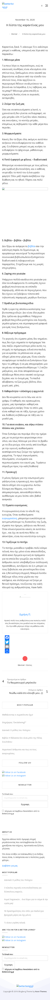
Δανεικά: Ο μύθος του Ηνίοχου (16, 730)
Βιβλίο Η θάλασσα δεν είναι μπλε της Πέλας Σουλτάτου (22, 739)
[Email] (7, 646)
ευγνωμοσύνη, (10, 518)
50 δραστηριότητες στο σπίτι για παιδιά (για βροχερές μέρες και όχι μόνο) (24, 913)
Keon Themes (41, 991)
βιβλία (31, 246)
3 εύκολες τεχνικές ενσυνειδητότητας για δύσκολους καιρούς (22, 889)
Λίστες (29, 665)
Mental (21, 665)
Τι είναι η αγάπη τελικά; (14, 922)
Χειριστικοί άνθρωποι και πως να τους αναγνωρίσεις (19, 751)
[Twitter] (7, 642)
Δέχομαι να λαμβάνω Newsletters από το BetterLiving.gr (20, 812)
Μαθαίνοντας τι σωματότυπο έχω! (17, 714)
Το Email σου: (7, 794)
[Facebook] (7, 637)
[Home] (7, 34)
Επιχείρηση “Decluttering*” (14, 722)
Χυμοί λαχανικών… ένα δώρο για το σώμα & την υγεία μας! (26, 901)
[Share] (7, 651)
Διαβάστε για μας (10, 865)
